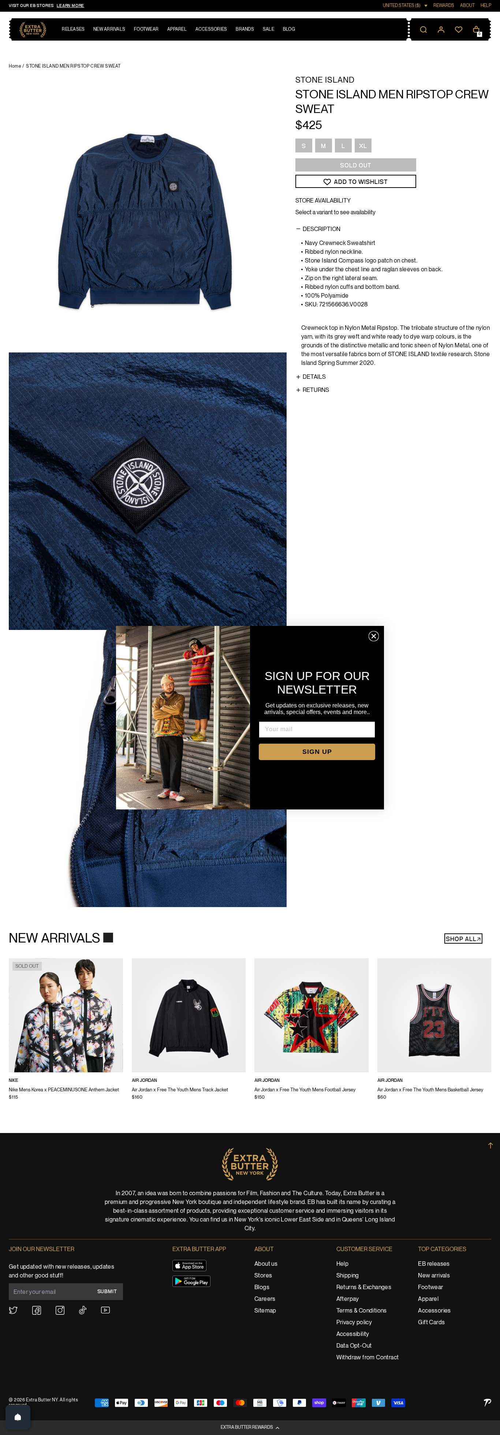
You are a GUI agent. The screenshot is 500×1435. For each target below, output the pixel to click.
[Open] (17, 1417)
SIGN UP (317, 751)
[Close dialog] (373, 636)
